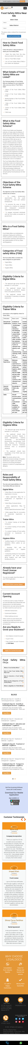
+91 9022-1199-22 (5, 1023)
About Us (17, 1033)
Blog (23, 1031)
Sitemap (5, 1030)
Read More (6, 713)
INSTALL (22, 1)
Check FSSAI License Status (14, 584)
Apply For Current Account (13, 650)
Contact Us (6, 1033)
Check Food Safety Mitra (14, 36)
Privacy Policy (17, 1031)
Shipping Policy (12, 1030)
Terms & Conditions (8, 1031)
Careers (12, 1033)
